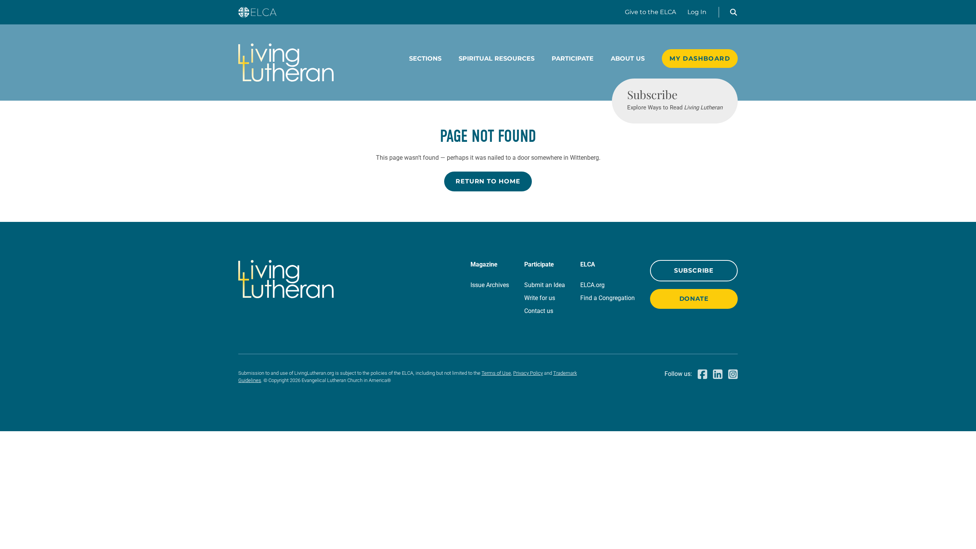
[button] (733, 12)
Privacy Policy (528, 373)
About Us (628, 58)
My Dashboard (699, 58)
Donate (694, 298)
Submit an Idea (544, 285)
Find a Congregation (607, 298)
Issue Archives (489, 285)
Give (650, 12)
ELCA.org (592, 285)
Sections (425, 58)
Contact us (538, 311)
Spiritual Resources (497, 58)
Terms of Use (496, 373)
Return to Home (488, 181)
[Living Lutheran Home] (286, 62)
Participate (573, 58)
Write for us (539, 298)
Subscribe (694, 270)
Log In (696, 12)
